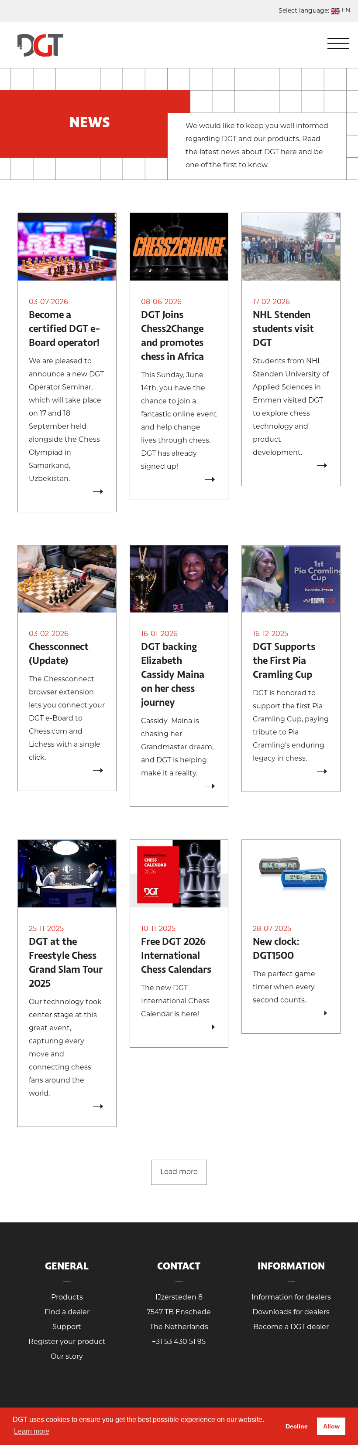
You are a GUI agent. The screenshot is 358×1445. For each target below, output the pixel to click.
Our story (67, 1357)
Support (66, 1327)
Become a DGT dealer (291, 1327)
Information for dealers (291, 1297)
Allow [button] (331, 1426)
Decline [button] (297, 1426)
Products (67, 1297)
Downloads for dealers (291, 1312)
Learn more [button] (31, 1431)
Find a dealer (67, 1312)
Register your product (67, 1342)
